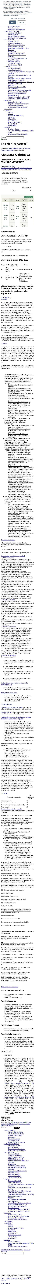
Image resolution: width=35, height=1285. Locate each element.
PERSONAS (20, 1250)
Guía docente (5, 168)
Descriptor (4, 299)
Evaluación (4, 793)
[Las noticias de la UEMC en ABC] (30, 1258)
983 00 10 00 (11, 166)
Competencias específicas (8, 626)
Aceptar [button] (13, 22)
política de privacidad (12, 1278)
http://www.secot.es (6, 712)
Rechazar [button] (21, 22)
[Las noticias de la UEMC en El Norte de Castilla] (12, 1258)
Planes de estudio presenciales (21, 148)
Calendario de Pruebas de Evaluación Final (18, 169)
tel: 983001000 (5, 1283)
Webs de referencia (6, 704)
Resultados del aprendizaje (8, 655)
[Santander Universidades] (29, 1268)
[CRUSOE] (31, 1263)
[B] (5, 1127)
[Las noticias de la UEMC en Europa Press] (24, 1263)
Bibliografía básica (6, 684)
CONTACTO (13, 1250)
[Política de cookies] (5, 1278)
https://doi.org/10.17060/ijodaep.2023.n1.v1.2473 (19, 1097)
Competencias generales (8, 599)
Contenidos (4, 343)
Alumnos (9, 148)
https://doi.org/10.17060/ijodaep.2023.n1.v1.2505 (19, 1083)
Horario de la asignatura (16, 168)
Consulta (3, 137)
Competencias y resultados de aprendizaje (13, 556)
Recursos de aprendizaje (8, 540)
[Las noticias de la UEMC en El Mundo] (13, 1263)
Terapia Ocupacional (7, 150)
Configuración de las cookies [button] (17, 18)
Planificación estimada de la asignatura (12, 719)
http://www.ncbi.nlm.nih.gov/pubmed (12, 707)
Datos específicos (6, 297)
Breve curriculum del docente (9, 987)
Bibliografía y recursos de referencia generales (14, 683)
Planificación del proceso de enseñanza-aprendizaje (16, 717)
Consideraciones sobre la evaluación (11, 809)
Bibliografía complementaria (9, 693)
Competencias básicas (7, 557)
